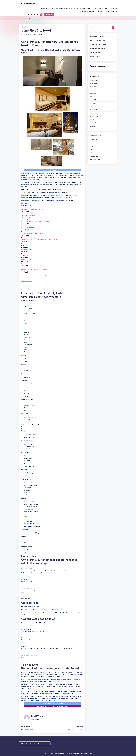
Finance (92, 143)
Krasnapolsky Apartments (98, 44)
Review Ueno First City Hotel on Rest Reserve (52, 706)
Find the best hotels (35, 743)
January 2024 (94, 116)
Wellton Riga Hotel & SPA (97, 40)
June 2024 (93, 100)
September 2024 (95, 90)
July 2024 (92, 96)
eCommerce (93, 139)
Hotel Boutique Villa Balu (97, 48)
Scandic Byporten (95, 52)
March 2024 (93, 109)
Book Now (52, 170)
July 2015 (92, 126)
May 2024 (93, 103)
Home (20, 18)
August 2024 (93, 93)
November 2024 (94, 83)
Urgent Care (24, 743)
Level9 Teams (37, 716)
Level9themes (27, 3)
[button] (49, 14)
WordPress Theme (95, 159)
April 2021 (93, 123)
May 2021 (92, 119)
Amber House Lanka (96, 56)
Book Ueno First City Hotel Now (52, 704)
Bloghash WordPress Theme (84, 753)
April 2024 (93, 106)
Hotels (24, 26)
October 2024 (94, 86)
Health (92, 146)
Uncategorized (94, 156)
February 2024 (94, 113)
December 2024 (94, 80)
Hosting (92, 149)
